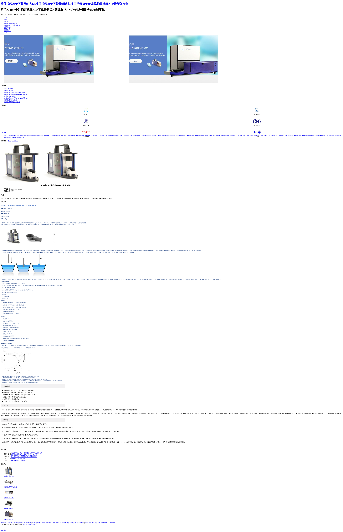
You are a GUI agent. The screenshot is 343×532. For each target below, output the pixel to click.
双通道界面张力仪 (10, 96)
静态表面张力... (9, 519)
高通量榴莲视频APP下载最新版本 (15, 92)
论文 (5, 33)
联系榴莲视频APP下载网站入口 (99, 523)
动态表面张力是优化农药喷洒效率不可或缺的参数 (26, 453)
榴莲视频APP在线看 (10, 23)
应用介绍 (7, 29)
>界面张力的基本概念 (257, 135)
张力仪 (6, 21)
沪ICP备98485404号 (29, 524)
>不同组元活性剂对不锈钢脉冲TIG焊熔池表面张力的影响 (138, 135)
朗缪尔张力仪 (8, 90)
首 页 (6, 18)
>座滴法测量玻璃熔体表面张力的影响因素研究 (171, 135)
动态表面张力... (9, 476)
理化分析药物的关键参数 (19, 460)
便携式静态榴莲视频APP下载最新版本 (16, 94)
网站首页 (3, 523)
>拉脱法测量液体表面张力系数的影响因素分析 (19, 135)
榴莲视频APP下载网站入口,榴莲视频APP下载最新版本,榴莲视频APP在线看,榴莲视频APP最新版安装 (64, 3)
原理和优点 (7, 27)
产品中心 (7, 19)
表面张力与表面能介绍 (18, 458)
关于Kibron (7, 31)
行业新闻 (3, 132)
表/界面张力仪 (8, 89)
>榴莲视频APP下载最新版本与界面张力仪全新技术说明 (84, 135)
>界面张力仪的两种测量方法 (111, 135)
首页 (9, 141)
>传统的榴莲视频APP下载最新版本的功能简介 (278, 135)
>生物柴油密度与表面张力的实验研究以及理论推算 (50, 135)
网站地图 (112, 523)
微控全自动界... (9, 498)
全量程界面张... (9, 508)
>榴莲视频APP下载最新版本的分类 (197, 135)
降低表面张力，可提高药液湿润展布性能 (24, 457)
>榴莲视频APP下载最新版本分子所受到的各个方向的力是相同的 (313, 135)
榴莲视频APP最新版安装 (12, 25)
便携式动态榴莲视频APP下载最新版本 (16, 98)
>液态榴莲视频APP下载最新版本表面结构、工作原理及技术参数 (229, 135)
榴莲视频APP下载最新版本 (22, 523)
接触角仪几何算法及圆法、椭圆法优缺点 (24, 455)
